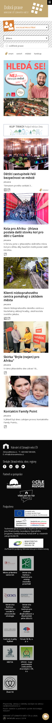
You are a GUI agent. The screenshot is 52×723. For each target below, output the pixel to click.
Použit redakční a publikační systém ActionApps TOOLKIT (22, 709)
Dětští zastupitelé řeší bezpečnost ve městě (20, 176)
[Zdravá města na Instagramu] (17, 466)
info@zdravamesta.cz (11, 706)
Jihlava (9, 38)
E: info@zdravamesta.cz (13, 454)
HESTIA (10, 662)
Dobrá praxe (16, 9)
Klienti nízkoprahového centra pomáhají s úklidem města (23, 296)
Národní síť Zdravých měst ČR (24, 447)
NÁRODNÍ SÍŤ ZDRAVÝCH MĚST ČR (16, 716)
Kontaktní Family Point (20, 411)
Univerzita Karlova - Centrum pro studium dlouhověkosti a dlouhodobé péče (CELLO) (27, 611)
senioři (19, 54)
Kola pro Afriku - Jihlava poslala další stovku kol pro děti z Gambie (23, 232)
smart (11, 54)
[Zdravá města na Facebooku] (5, 466)
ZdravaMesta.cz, (10, 452)
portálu (23, 528)
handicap (37, 54)
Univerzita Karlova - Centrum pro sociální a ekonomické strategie (10, 610)
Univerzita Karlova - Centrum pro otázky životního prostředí (26, 578)
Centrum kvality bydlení (10, 640)
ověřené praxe (16, 45)
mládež (28, 54)
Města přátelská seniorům (10, 573)
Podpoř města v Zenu (26, 126)
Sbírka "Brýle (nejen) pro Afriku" (21, 359)
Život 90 (10, 692)
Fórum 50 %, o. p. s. (26, 640)
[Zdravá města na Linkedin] (11, 466)
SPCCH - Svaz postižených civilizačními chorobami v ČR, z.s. (27, 666)
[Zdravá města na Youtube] (24, 466)
